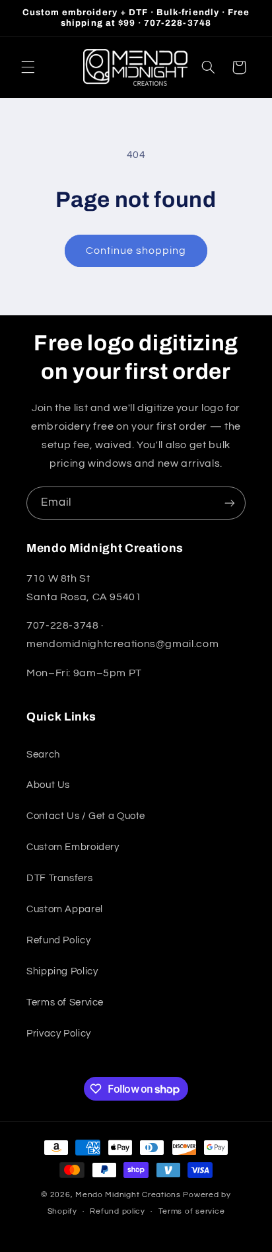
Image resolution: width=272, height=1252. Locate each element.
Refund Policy (58, 940)
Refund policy (117, 1211)
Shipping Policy (62, 971)
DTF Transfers (59, 878)
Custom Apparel (64, 909)
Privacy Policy (58, 1033)
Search (43, 755)
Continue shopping (136, 250)
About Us (48, 785)
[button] (28, 67)
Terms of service (191, 1211)
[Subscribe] (230, 503)
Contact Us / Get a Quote (85, 816)
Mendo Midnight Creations (129, 1194)
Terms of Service (65, 1002)
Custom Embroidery (72, 847)
